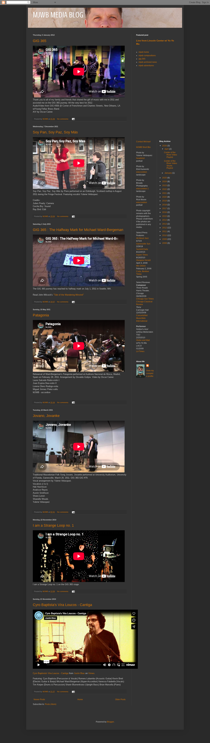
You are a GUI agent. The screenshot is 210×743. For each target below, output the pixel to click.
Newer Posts (39, 699)
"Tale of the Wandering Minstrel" (68, 295)
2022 (164, 189)
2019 (164, 201)
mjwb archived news (148, 62)
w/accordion (141, 172)
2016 (164, 212)
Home (80, 699)
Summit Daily (142, 249)
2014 (164, 220)
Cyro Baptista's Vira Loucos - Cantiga (62, 605)
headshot (140, 158)
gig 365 (142, 59)
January (168, 173)
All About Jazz (142, 238)
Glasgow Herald (143, 260)
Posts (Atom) (50, 704)
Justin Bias (79, 673)
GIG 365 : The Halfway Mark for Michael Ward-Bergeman (78, 230)
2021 (164, 193)
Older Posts (120, 699)
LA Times (140, 351)
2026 (164, 146)
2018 (164, 205)
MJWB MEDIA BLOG (58, 14)
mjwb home (144, 52)
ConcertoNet (141, 315)
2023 (164, 185)
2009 (164, 239)
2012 (164, 228)
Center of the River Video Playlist (170, 154)
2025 (164, 178)
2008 (164, 243)
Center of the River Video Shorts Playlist (170, 164)
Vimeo (91, 673)
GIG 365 (39, 41)
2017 (164, 208)
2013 (164, 224)
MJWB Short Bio (143, 147)
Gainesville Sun (143, 244)
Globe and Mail (143, 340)
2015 (164, 216)
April (167, 149)
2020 (164, 197)
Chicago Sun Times (145, 299)
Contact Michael (143, 141)
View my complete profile (150, 373)
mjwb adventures (146, 65)
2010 (164, 235)
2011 (164, 231)
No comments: (63, 119)
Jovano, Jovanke (46, 416)
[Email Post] (73, 119)
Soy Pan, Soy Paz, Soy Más (55, 132)
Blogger (110, 722)
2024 (164, 181)
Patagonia (41, 315)
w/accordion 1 (142, 188)
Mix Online (141, 266)
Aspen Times (142, 255)
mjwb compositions (147, 55)
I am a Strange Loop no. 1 (53, 525)
